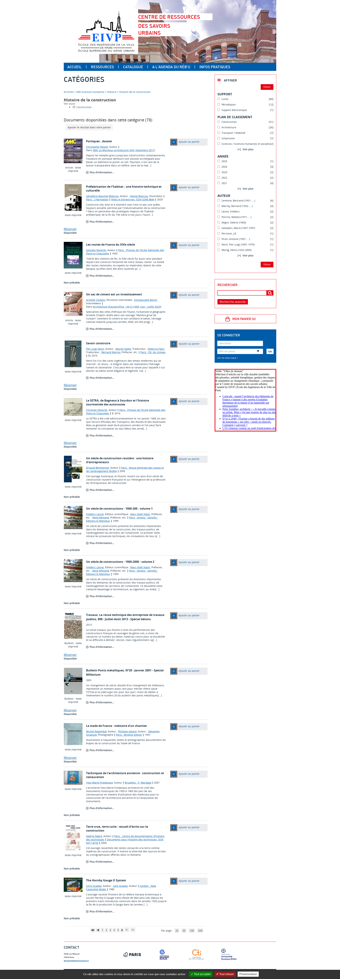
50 (184, 930)
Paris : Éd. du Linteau (153, 352)
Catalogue (133, 66)
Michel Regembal (96, 731)
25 (176, 930)
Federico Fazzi (156, 348)
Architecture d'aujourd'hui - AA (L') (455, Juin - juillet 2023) (127, 306)
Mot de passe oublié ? (227, 358)
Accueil (74, 66)
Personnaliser (248, 974)
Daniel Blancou (139, 196)
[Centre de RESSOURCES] (106, 31)
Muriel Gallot (123, 348)
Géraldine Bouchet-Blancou (102, 196)
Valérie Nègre (94, 836)
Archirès (69, 92)
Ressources (102, 66)
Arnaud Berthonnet (97, 467)
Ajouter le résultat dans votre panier (89, 127)
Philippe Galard (127, 731)
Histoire (111, 92)
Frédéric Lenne (95, 514)
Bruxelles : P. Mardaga (138, 782)
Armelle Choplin (95, 300)
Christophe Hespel (97, 146)
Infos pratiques (214, 66)
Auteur (223, 195)
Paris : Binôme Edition (129, 734)
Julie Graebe (120, 886)
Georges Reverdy (96, 250)
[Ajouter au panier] (173, 142)
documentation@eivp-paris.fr (76, 961)
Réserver (70, 229)
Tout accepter (202, 974)
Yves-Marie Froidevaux (99, 782)
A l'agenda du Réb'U (171, 66)
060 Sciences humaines (90, 92)
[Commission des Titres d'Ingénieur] (196, 954)
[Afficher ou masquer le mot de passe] (258, 351)
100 (192, 930)
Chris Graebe (94, 886)
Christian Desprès (96, 410)
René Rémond (100, 517)
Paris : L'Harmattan (97, 199)
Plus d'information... (102, 172)
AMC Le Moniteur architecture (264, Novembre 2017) (124, 150)
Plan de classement (234, 117)
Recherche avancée (233, 302)
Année (222, 156)
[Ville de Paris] (132, 954)
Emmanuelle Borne (145, 300)
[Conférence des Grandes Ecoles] (164, 954)
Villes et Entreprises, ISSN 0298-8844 (132, 199)
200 (200, 930)
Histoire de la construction (135, 92)
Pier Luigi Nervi (95, 348)
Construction (84, 107)
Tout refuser (226, 974)
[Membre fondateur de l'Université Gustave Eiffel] (229, 954)
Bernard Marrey (110, 352)
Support (224, 94)
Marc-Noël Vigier (140, 514)
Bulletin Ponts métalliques (105, 670)
